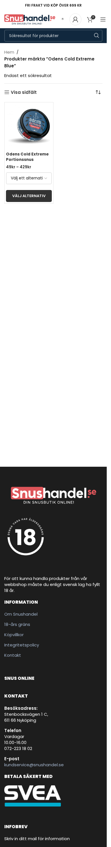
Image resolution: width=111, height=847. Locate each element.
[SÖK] (96, 36)
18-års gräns (17, 624)
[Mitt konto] (75, 19)
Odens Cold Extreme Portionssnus (27, 156)
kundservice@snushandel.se (34, 765)
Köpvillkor (14, 635)
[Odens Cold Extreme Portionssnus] (29, 127)
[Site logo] (29, 19)
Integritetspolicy (21, 645)
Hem (9, 52)
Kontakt (12, 655)
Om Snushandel (21, 614)
